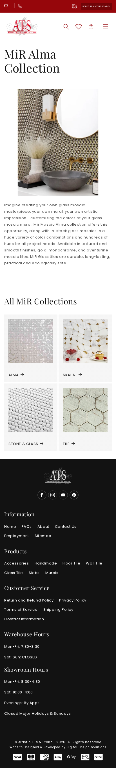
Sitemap (43, 535)
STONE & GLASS (23, 444)
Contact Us (66, 526)
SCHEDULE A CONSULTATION (96, 6)
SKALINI (70, 375)
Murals (52, 572)
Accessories (16, 563)
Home (10, 526)
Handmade (46, 563)
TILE (66, 444)
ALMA (13, 375)
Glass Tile (13, 572)
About (43, 526)
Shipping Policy (58, 609)
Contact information (24, 619)
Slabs (34, 572)
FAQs (27, 526)
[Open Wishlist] (78, 26)
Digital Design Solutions (86, 747)
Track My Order (76, 6)
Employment (16, 535)
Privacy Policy (72, 600)
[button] (105, 26)
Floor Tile (71, 563)
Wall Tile (94, 563)
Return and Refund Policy (28, 600)
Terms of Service (21, 609)
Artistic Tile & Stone (35, 742)
